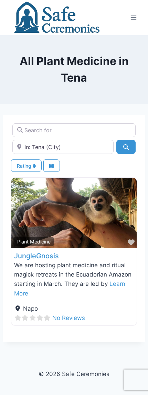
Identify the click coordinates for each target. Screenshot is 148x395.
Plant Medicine (34, 242)
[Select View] (51, 165)
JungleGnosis (36, 256)
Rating (25, 166)
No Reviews (68, 317)
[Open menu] (133, 17)
